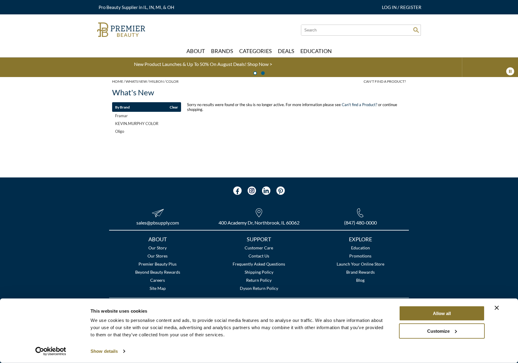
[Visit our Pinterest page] (280, 190)
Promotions (360, 255)
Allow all (442, 313)
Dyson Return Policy (259, 288)
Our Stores (157, 255)
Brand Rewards (360, 272)
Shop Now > (94, 64)
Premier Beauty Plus (157, 263)
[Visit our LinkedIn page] (266, 190)
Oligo (119, 131)
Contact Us (259, 255)
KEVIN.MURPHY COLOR (136, 123)
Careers (157, 280)
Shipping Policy (259, 272)
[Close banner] (497, 308)
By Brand (122, 107)
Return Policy (259, 280)
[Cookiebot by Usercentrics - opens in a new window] (51, 351)
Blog (360, 280)
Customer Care (259, 247)
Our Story (157, 247)
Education (360, 247)
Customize (438, 330)
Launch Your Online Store (360, 263)
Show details (104, 351)
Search (416, 30)
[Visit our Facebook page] (237, 190)
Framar (121, 115)
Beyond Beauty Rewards (157, 272)
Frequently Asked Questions (259, 263)
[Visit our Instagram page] (252, 190)
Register (410, 7)
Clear (174, 107)
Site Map (158, 288)
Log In (389, 7)
